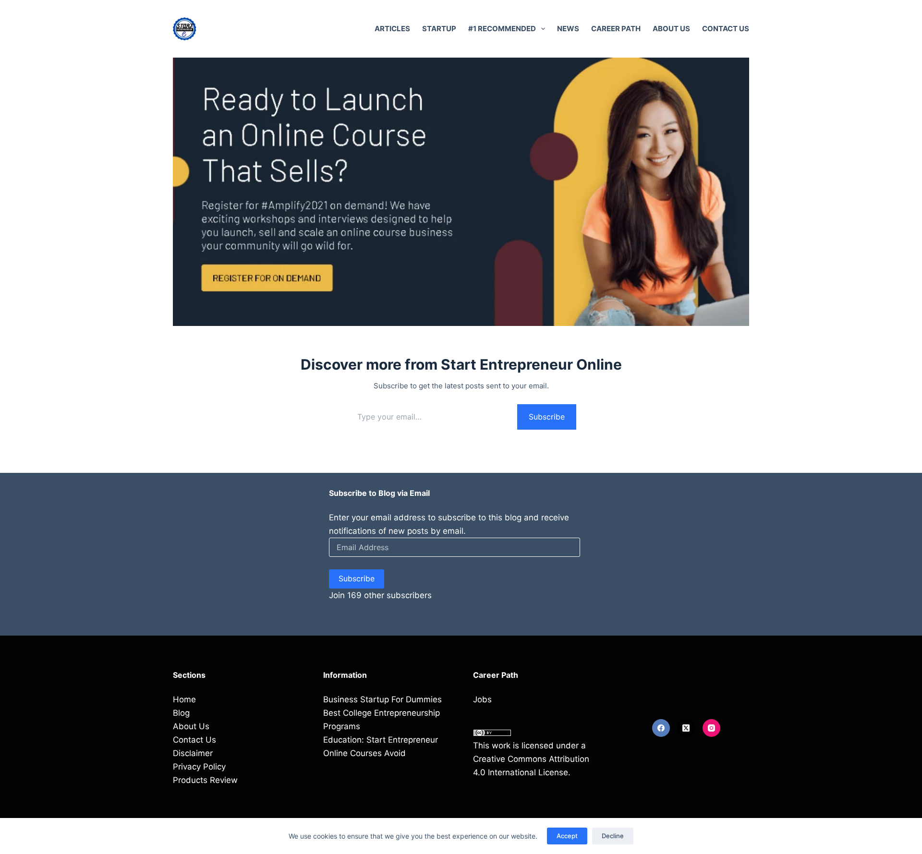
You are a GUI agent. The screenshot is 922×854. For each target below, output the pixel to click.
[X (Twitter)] (686, 728)
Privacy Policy (199, 766)
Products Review (205, 780)
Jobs (482, 699)
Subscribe (547, 416)
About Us (671, 28)
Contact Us (725, 28)
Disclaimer (193, 753)
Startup (439, 28)
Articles (392, 28)
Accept (567, 836)
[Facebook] (661, 728)
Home (184, 699)
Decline (613, 836)
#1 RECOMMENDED (502, 28)
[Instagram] (712, 728)
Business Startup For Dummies (382, 699)
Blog (181, 713)
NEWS (568, 28)
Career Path (616, 28)
